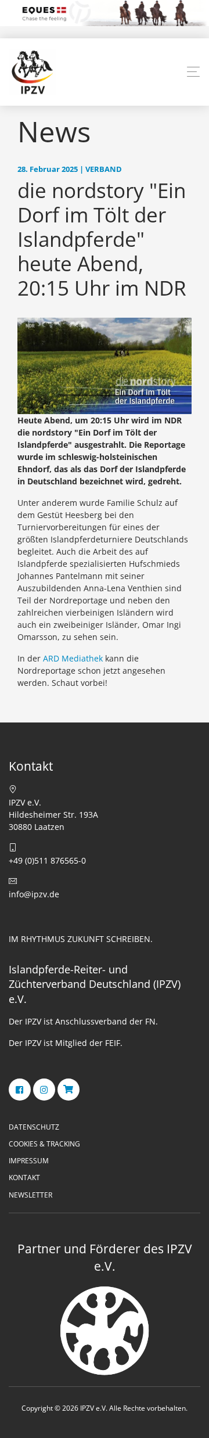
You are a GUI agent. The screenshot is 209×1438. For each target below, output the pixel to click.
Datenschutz (34, 1127)
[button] (193, 72)
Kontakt (24, 1177)
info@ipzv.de (34, 894)
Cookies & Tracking (44, 1144)
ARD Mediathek (73, 658)
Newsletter (30, 1195)
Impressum (29, 1161)
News (54, 131)
